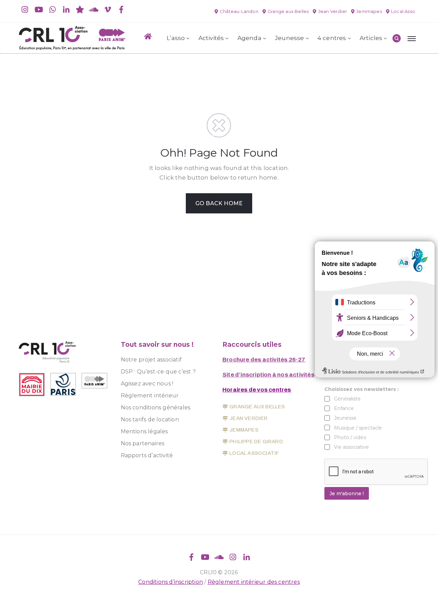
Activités (211, 38)
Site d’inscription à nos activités (268, 374)
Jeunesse (289, 38)
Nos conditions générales (156, 407)
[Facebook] (121, 9)
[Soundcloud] (94, 9)
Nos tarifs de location (150, 419)
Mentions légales (144, 431)
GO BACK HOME (219, 203)
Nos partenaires (143, 443)
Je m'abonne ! (347, 493)
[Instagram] (25, 9)
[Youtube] (39, 9)
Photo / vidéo (350, 437)
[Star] (80, 9)
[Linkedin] (66, 9)
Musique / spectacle (358, 428)
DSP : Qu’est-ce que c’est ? (158, 371)
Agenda (249, 38)
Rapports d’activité (147, 455)
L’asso (176, 38)
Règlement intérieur (150, 395)
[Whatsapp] (52, 9)
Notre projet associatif (151, 359)
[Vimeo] (107, 9)
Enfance (344, 408)
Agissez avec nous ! (147, 383)
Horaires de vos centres (256, 389)
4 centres (332, 38)
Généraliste (347, 399)
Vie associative (351, 447)
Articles (371, 38)
